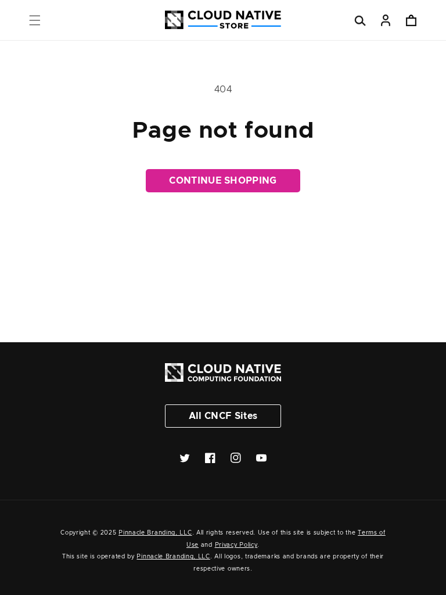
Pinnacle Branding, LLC (155, 533)
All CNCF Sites (223, 416)
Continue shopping (222, 180)
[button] (35, 20)
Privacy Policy (236, 545)
